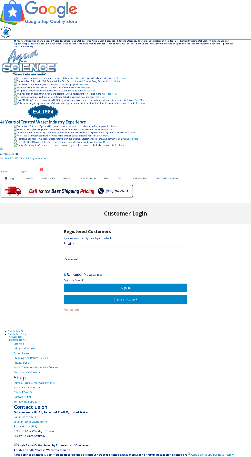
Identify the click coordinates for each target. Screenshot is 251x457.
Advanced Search (24, 348)
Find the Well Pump (17, 334)
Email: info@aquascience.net (33, 158)
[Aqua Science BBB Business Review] (211, 454)
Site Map (19, 344)
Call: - (9, 158)
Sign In (24, 171)
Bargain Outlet (22, 397)
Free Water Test (15, 336)
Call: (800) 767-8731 (25, 417)
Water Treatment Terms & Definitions (36, 367)
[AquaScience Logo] (125, 62)
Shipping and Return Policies (31, 358)
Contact (4, 171)
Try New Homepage (25, 401)
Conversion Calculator (27, 372)
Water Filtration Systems (28, 387)
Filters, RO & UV (23, 392)
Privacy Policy (22, 362)
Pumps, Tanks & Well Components (34, 382)
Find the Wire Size (16, 331)
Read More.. (122, 78)
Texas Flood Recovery (17, 339)
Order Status (21, 353)
